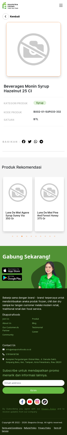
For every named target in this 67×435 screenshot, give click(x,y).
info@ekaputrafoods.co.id (18, 349)
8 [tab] (45, 236)
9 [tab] (49, 236)
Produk (35, 318)
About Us (6, 323)
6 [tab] (35, 236)
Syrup (39, 102)
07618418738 (12, 354)
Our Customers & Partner (10, 329)
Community (8, 334)
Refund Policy (30, 427)
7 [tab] (40, 236)
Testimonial (37, 327)
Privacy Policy (48, 409)
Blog (34, 323)
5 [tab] (31, 236)
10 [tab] (54, 236)
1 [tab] (12, 236)
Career (35, 331)
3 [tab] (21, 236)
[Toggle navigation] (61, 5)
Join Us (5, 318)
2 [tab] (17, 236)
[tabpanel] (17, 205)
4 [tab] (26, 236)
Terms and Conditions (12, 427)
